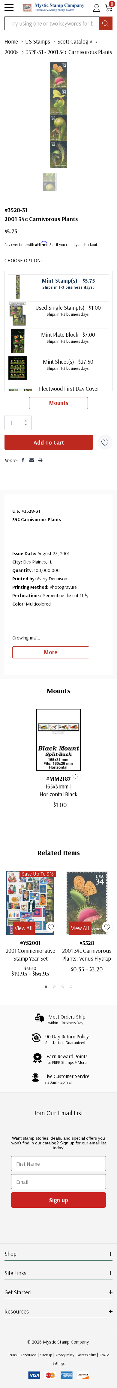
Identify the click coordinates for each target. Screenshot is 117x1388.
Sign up (58, 1200)
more (50, 652)
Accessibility (87, 1355)
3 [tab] (63, 987)
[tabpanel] (30, 924)
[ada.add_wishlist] (75, 776)
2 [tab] (54, 987)
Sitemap (46, 1355)
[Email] (31, 460)
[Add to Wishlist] (105, 442)
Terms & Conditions (22, 1355)
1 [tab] (46, 987)
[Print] (40, 460)
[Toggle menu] (9, 7)
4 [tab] (71, 987)
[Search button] (105, 23)
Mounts (58, 402)
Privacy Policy (65, 1355)
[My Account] (96, 7)
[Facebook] (23, 460)
